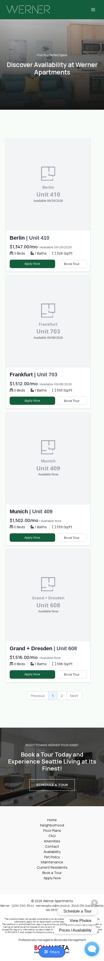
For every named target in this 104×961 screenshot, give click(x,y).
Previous (38, 695)
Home (52, 819)
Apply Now (32, 263)
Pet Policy (52, 856)
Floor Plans (52, 830)
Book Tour (72, 264)
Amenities (52, 841)
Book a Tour (52, 872)
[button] (52, 785)
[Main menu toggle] (93, 10)
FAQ (52, 835)
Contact (52, 846)
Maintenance (52, 861)
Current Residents (52, 867)
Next (74, 695)
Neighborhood (52, 825)
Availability (52, 851)
